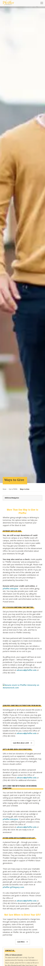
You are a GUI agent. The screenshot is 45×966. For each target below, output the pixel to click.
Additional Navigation (12, 498)
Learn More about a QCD (21, 743)
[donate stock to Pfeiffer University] (22, 686)
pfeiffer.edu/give (10, 588)
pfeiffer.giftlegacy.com (13, 887)
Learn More (20, 942)
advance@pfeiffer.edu (26, 670)
